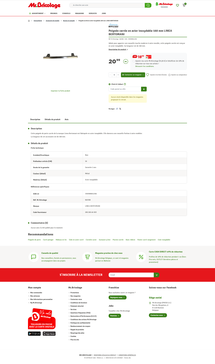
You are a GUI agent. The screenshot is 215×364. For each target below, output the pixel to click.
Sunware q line (104, 240)
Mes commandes (36, 293)
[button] (184, 5)
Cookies (73, 336)
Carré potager (48, 240)
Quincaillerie (38, 21)
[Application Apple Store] (49, 334)
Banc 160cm (130, 240)
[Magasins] (87, 257)
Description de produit (117, 50)
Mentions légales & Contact (105, 355)
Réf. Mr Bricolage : (114, 39)
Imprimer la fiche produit (60, 91)
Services (73, 309)
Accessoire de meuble (52, 21)
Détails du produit (52, 119)
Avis (66, 119)
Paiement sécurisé (77, 306)
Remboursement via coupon (80, 326)
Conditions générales (127, 355)
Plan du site (74, 340)
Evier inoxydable (164, 240)
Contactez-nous (76, 299)
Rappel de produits (77, 330)
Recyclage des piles (77, 333)
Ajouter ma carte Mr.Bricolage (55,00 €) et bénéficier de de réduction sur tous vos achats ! (159, 62)
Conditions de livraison (78, 303)
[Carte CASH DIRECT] (141, 257)
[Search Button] (148, 5)
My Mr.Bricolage (36, 303)
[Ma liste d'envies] (177, 5)
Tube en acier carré (76, 240)
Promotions (74, 293)
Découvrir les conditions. (144, 66)
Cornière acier (91, 240)
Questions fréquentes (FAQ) (80, 313)
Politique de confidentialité (80, 323)
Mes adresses (35, 296)
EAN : (126, 39)
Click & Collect (117, 84)
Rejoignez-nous (116, 297)
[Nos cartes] (42, 317)
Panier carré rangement (146, 240)
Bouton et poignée (69, 21)
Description (35, 119)
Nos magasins (75, 296)
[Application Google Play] (34, 334)
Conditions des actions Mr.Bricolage (83, 320)
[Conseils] (33, 257)
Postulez (113, 316)
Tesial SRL (127, 358)
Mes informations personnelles (41, 299)
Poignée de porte (34, 240)
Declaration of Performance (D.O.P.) (83, 316)
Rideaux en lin (61, 240)
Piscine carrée (118, 240)
